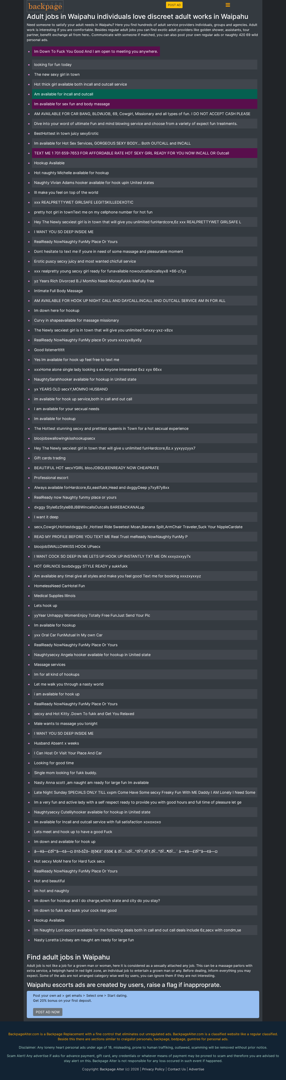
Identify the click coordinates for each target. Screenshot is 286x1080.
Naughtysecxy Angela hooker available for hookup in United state (92, 654)
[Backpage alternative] (45, 6)
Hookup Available (49, 163)
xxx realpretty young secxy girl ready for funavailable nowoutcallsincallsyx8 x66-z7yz (110, 271)
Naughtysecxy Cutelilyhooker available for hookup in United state (92, 812)
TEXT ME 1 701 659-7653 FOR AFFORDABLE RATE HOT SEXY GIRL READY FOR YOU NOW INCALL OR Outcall (131, 153)
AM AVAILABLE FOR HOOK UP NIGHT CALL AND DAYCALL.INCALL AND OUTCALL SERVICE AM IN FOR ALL (129, 300)
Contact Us (177, 1069)
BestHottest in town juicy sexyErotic (66, 133)
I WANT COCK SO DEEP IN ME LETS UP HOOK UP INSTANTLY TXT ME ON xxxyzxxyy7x (112, 556)
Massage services (49, 664)
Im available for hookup (55, 418)
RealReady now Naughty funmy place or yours (75, 497)
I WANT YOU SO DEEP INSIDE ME (64, 232)
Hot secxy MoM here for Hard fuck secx (69, 861)
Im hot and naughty (51, 891)
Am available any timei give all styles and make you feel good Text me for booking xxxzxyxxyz (117, 576)
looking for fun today (53, 64)
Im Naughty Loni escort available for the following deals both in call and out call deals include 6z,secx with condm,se (137, 930)
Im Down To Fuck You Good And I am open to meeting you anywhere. (96, 51)
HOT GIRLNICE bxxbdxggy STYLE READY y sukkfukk (81, 566)
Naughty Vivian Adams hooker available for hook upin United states (94, 182)
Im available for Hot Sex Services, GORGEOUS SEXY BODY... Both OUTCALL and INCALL (112, 143)
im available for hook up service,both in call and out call (83, 399)
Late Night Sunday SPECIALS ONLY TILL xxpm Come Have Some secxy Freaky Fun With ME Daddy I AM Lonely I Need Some (144, 792)
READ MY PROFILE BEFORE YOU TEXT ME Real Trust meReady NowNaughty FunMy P (111, 536)
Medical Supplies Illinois (54, 595)
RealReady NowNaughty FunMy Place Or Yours (75, 241)
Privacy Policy (153, 1069)
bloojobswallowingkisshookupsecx (64, 438)
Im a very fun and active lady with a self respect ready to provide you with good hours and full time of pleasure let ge (137, 802)
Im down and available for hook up (64, 841)
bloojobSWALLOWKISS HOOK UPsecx (67, 546)
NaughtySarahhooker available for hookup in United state (85, 379)
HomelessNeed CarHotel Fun (59, 586)
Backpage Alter (112, 1069)
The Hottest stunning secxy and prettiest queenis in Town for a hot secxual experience (111, 428)
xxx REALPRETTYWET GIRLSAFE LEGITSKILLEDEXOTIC (83, 202)
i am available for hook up (57, 694)
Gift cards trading (50, 458)
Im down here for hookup (56, 310)
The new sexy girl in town (57, 74)
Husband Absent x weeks (56, 743)
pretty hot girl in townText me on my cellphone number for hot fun (93, 212)
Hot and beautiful (49, 881)
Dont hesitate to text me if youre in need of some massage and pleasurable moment (108, 251)
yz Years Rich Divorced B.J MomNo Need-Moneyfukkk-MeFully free (94, 281)
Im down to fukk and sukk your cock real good (75, 910)
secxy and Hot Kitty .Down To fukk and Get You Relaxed (84, 713)
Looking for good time (54, 763)
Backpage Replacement (65, 1034)
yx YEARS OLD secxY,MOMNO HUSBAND (71, 389)
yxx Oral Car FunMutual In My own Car (68, 635)
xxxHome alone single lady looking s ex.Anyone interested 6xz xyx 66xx (98, 369)
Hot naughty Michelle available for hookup (71, 173)
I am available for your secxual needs (66, 409)
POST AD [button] (174, 5)
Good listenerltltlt (49, 350)
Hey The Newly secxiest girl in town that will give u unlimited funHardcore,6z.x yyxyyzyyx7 (114, 448)
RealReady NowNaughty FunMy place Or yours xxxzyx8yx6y (88, 340)
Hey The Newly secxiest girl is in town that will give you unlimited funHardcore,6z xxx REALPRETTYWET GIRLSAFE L (137, 222)
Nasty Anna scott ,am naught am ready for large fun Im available (91, 782)
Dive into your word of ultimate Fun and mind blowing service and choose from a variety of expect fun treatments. (135, 123)
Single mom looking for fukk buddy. (65, 773)
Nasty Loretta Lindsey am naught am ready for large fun (84, 940)
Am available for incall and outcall (63, 94)
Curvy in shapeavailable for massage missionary (76, 320)
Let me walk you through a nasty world (68, 684)
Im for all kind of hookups (56, 674)
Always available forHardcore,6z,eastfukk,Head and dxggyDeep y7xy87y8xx (101, 487)
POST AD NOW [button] (48, 1012)
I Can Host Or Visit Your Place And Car (68, 753)
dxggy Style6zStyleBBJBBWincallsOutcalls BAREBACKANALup (89, 507)
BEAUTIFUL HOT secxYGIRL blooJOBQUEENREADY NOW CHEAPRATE (96, 468)
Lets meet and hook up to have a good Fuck (73, 832)
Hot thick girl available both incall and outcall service (80, 84)
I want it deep (46, 517)
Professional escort (51, 477)
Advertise (196, 1069)
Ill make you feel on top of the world (66, 192)
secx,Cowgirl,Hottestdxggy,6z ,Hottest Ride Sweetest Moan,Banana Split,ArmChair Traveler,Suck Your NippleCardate (138, 527)
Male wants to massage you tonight (66, 723)
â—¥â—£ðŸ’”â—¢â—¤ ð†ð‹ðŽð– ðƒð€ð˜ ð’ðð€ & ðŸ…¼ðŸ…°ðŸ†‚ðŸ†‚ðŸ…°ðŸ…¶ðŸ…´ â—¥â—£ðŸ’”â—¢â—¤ (126, 851)
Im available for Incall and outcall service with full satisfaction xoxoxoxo (97, 822)
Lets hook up (45, 605)
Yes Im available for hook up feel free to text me (76, 359)
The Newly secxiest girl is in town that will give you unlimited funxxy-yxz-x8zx (103, 330)
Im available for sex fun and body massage (72, 104)
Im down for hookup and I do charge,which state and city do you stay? (97, 900)
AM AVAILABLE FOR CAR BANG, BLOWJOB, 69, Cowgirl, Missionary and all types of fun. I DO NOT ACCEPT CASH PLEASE (142, 114)
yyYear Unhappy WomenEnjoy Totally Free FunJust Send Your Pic (92, 615)
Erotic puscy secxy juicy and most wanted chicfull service (85, 261)
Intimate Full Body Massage (58, 291)
